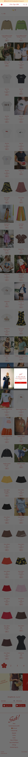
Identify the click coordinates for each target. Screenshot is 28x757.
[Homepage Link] (14, 4)
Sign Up (21, 382)
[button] (1, 4)
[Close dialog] (26, 369)
